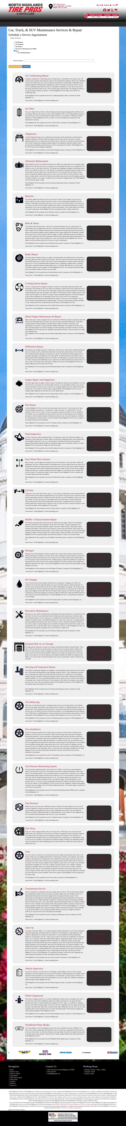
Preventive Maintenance (36, 611)
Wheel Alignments (34, 995)
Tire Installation (19, 44)
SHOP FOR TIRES (26, 24)
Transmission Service (35, 888)
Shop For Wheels (15, 1073)
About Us (13, 1083)
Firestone (82, 1104)
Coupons (12, 1081)
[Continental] (62, 1052)
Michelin (57, 1104)
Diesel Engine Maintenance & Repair (43, 316)
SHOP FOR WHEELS (41, 24)
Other (22, 51)
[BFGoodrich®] (42, 1052)
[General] (104, 1052)
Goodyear (88, 1104)
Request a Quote (99, 88)
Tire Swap (30, 828)
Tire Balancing (19, 42)
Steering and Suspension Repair (40, 667)
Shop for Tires (14, 1071)
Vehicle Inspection (34, 968)
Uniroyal (70, 1104)
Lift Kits (29, 490)
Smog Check (13, 1079)
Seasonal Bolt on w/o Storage (39, 644)
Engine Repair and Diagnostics (40, 379)
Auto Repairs (14, 1075)
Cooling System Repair (36, 283)
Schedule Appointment (99, 82)
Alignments (30, 134)
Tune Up (29, 927)
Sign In (99, 5)
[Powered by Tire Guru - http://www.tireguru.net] (52, 1115)
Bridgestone (76, 1104)
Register (107, 5)
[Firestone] (83, 1052)
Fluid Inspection (33, 434)
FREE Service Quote (16, 1077)
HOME (16, 24)
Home (12, 1069)
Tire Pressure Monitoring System (41, 766)
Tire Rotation (18, 46)
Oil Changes (31, 579)
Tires (27, 851)
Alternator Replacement (36, 161)
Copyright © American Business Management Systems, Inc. (63, 1123)
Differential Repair (34, 346)
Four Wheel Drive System (37, 459)
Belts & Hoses (32, 223)
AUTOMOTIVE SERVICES (59, 24)
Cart (114, 5)
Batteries (29, 196)
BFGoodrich (64, 1104)
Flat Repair (30, 405)
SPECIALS (86, 24)
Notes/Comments (18, 60)
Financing (75, 24)
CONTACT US (108, 24)
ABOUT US (96, 24)
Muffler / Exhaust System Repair (41, 519)
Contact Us (13, 1085)
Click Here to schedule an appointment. (71, 1108)
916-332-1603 (62, 7)
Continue (25, 66)
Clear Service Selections (15, 66)
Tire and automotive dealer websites (67, 1116)
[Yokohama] (15, 1052)
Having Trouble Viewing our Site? (63, 1120)
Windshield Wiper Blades (37, 1025)
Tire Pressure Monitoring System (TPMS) (25, 49)
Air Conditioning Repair (37, 75)
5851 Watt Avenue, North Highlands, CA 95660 (62, 5)
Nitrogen (29, 550)
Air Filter (29, 108)
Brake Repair (31, 254)
